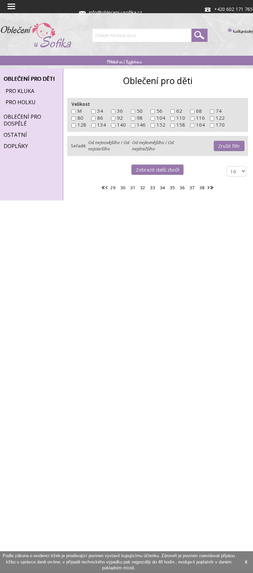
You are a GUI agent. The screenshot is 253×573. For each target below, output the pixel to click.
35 (172, 188)
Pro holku (21, 102)
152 (160, 124)
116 (200, 117)
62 (179, 110)
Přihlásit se (115, 62)
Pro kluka (20, 91)
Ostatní (15, 134)
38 (202, 188)
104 (160, 117)
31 (132, 188)
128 (81, 124)
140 (121, 124)
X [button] (246, 562)
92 (120, 117)
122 (220, 117)
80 (80, 117)
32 (142, 188)
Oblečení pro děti (29, 78)
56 (159, 110)
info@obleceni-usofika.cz (115, 12)
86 (100, 117)
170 (220, 124)
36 (120, 110)
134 (101, 124)
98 (140, 117)
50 (140, 110)
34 (100, 110)
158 (180, 124)
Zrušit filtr (229, 145)
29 (113, 188)
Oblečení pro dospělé (22, 120)
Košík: (235, 31)
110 (180, 117)
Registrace (134, 62)
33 (152, 188)
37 (192, 188)
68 (199, 110)
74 (219, 110)
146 (141, 124)
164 (200, 124)
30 (123, 188)
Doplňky (16, 146)
